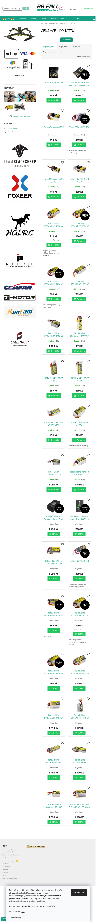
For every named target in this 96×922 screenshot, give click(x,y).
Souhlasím (79, 892)
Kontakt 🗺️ (6, 867)
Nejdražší (76, 47)
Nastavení (16, 917)
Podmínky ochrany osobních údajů (8, 851)
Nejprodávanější (49, 52)
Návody (5, 872)
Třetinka (5, 870)
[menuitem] (8, 18)
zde (23, 911)
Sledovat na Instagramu (21, 116)
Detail (55, 534)
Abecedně (64, 52)
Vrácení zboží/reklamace (10, 855)
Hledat (20, 8)
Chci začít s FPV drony (9, 878)
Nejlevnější (63, 47)
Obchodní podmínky (9, 858)
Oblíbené (5, 864)
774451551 (12, 132)
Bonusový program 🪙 (10, 861)
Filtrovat (66, 39)
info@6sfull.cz (13, 128)
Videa (4, 875)
